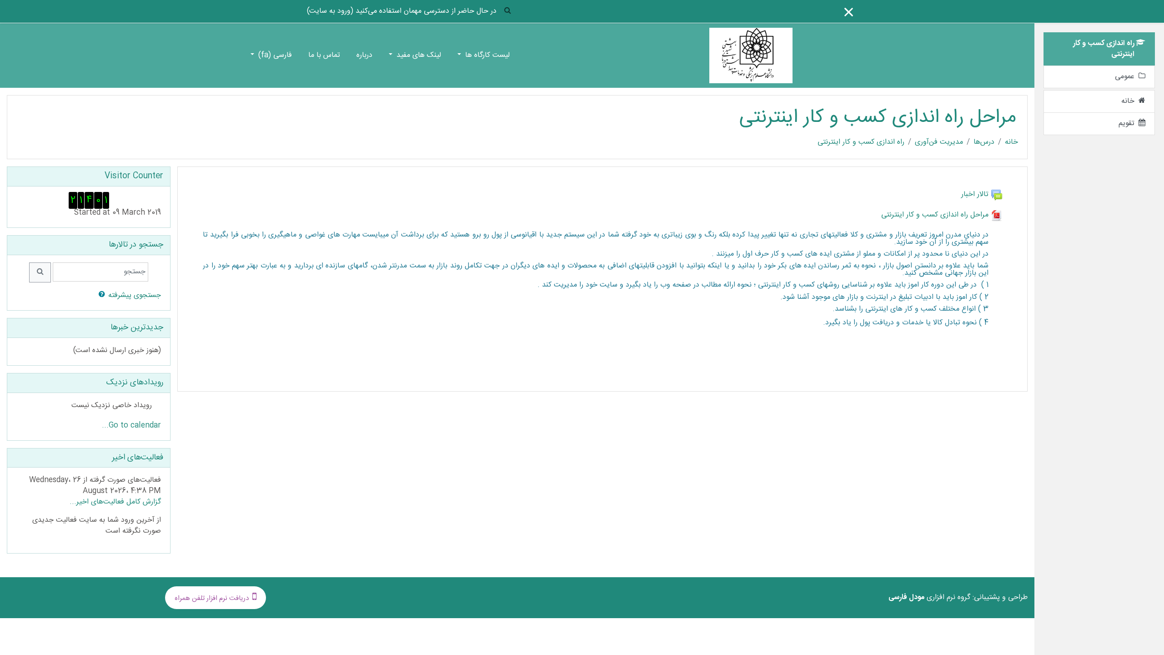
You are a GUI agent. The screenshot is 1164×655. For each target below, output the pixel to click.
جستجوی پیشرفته (134, 295)
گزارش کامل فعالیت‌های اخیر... (115, 502)
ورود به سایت (330, 11)
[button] (507, 11)
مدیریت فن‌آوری (939, 142)
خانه (1011, 142)
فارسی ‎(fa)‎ (274, 55)
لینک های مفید (417, 55)
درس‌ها (983, 142)
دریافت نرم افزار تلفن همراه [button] (212, 598)
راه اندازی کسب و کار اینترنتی (861, 142)
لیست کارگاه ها (486, 55)
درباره (364, 55)
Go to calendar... (131, 425)
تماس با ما (324, 55)
